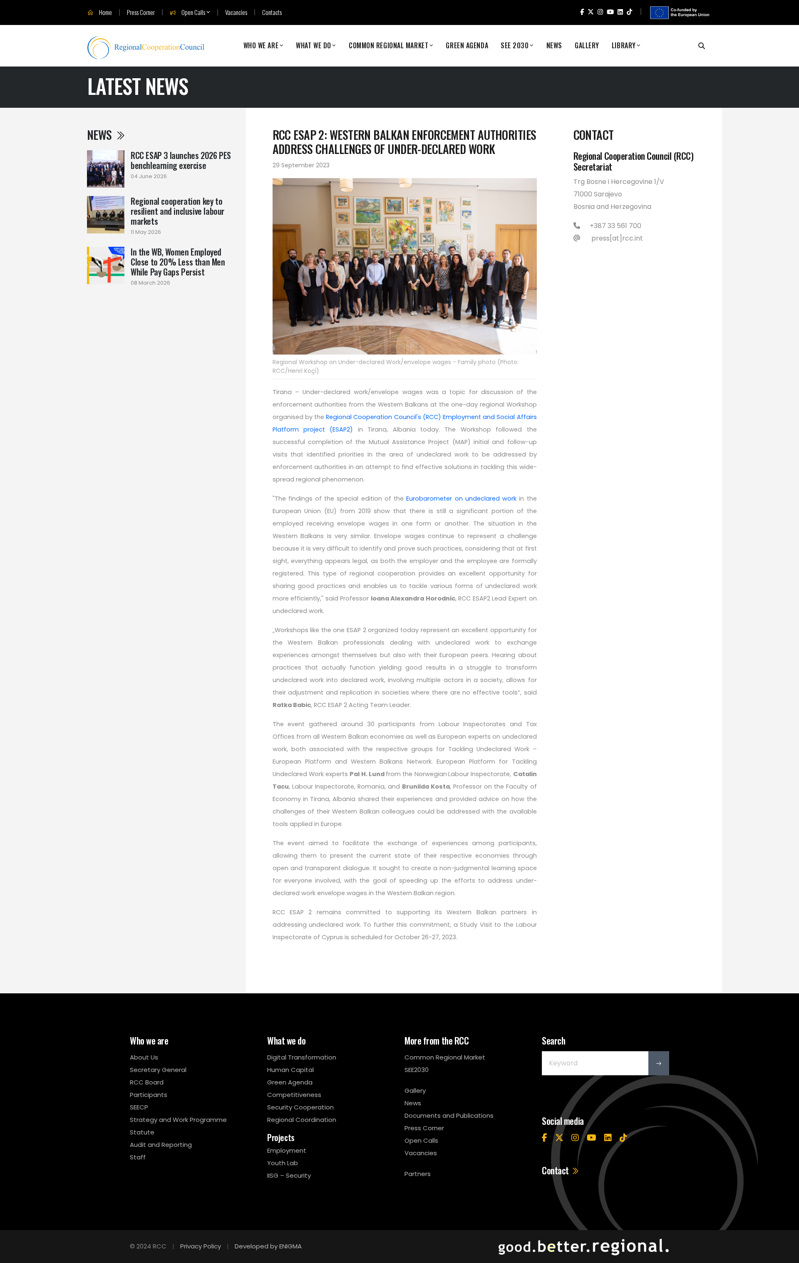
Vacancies (236, 12)
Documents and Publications (449, 1115)
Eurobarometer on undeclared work (461, 498)
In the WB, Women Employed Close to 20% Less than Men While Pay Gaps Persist (178, 262)
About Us (144, 1057)
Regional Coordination (301, 1119)
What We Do (313, 45)
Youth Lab (282, 1163)
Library (624, 45)
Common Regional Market (388, 45)
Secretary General (158, 1069)
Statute (142, 1132)
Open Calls (192, 12)
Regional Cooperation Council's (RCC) (383, 417)
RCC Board (147, 1082)
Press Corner (141, 12)
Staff (138, 1157)
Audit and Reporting (161, 1144)
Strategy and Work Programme (178, 1119)
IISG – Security (289, 1175)
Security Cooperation (300, 1107)
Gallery (587, 45)
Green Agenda (467, 45)
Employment (286, 1150)
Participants (148, 1094)
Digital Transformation (301, 1057)
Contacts (272, 12)
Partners (417, 1173)
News (554, 45)
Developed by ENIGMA (268, 1246)
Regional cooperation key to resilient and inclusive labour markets (177, 211)
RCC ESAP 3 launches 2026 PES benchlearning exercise (181, 160)
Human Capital (290, 1069)
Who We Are (261, 45)
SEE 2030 (515, 45)
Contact (556, 1170)
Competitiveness (294, 1094)
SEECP (139, 1107)
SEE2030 (416, 1069)
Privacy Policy (200, 1246)
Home (105, 12)
